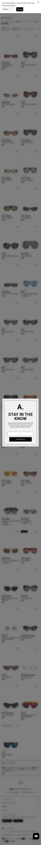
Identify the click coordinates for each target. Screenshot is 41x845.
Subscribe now (20, 439)
